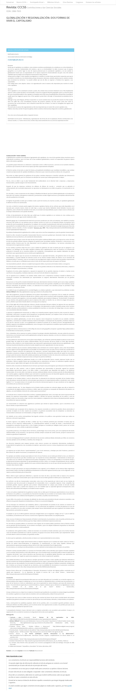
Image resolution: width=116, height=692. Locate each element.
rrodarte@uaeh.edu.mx (15, 60)
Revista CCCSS (21, 2)
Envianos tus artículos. (93, 2)
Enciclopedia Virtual (37, 2)
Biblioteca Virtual (53, 2)
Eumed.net (10, 2)
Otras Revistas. (68, 2)
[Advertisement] (40, 35)
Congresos (79, 2)
